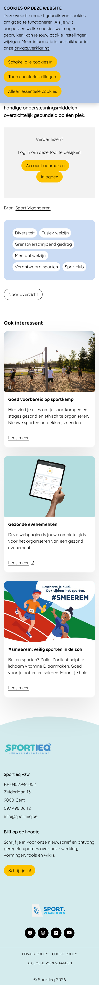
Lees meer (18, 437)
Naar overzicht (23, 294)
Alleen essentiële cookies (32, 91)
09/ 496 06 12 (17, 808)
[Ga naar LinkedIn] (56, 933)
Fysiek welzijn (55, 233)
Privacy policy (35, 954)
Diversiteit (25, 233)
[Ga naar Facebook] (30, 933)
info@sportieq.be (20, 816)
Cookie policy (64, 954)
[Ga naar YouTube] (69, 933)
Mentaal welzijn (30, 255)
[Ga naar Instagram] (43, 933)
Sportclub (74, 267)
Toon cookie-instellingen (32, 76)
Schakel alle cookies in (30, 62)
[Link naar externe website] (49, 910)
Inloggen (49, 177)
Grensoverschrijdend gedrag (43, 244)
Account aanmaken (45, 165)
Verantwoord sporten (36, 267)
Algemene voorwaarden (49, 963)
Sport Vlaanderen (32, 208)
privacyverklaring (32, 48)
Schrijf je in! (19, 870)
